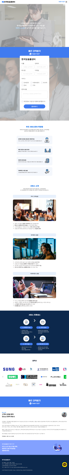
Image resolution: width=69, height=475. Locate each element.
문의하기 (34, 106)
